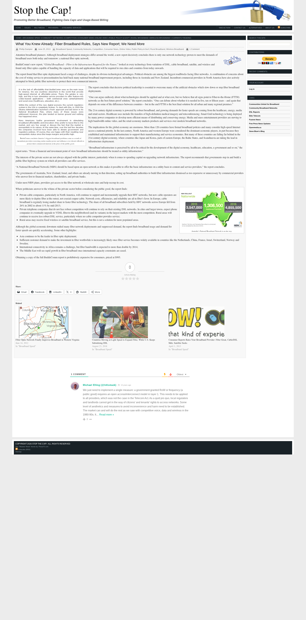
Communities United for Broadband (264, 104)
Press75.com (43, 446)
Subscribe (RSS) (24, 449)
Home (18, 28)
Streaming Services (71, 28)
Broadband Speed (31, 38)
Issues (27, 28)
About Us (269, 28)
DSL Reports (254, 112)
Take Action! (224, 28)
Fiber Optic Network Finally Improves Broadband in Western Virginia (47, 339)
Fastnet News (255, 120)
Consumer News (86, 38)
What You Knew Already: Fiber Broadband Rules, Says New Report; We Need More (80, 44)
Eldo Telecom (254, 116)
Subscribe (285, 28)
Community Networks (52, 38)
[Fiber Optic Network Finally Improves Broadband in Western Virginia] (52, 322)
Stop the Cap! (43, 9)
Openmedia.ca (255, 127)
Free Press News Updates (259, 124)
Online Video (101, 38)
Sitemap (18, 452)
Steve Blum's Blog (257, 131)
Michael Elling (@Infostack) (99, 385)
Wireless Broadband (160, 38)
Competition (70, 38)
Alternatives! (255, 28)
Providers (53, 28)
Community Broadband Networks (263, 108)
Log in (252, 89)
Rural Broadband (140, 38)
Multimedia (39, 28)
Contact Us (239, 28)
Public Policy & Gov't (119, 38)
